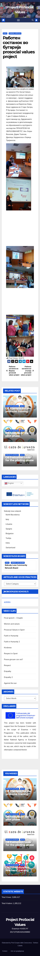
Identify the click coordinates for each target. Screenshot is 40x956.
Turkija (8, 538)
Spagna (9, 529)
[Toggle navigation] (18, 20)
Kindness (8, 648)
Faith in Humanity (11, 636)
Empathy (7, 671)
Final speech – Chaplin (13, 618)
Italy (7, 519)
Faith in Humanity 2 (12, 642)
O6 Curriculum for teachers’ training (17, 869)
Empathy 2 (8, 677)
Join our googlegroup (17, 951)
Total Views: (7, 897)
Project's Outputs (12, 406)
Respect (7, 665)
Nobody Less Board (17, 562)
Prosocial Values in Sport (14, 630)
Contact (4, 951)
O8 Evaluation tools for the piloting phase (19, 459)
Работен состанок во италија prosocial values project (26, 371)
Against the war (10, 683)
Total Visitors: (7, 903)
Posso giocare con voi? (13, 659)
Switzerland (10, 548)
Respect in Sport (10, 653)
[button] (33, 20)
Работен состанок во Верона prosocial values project (14, 371)
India (8, 543)
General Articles (15, 33)
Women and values (12, 624)
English (10, 483)
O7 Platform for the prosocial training (18, 410)
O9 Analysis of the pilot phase (17, 434)
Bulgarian (10, 533)
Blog (5, 33)
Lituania (9, 524)
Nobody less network (12, 511)
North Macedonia (13, 515)
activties (7, 602)
